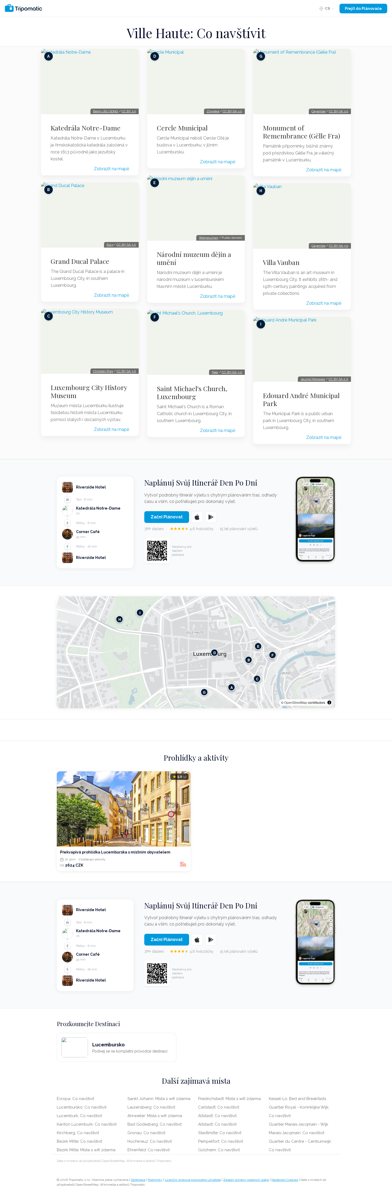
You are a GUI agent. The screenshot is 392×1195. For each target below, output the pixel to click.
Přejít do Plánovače (363, 8)
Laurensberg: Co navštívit (151, 1107)
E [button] (258, 646)
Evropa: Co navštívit (75, 1098)
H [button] (119, 619)
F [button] (272, 655)
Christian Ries (103, 371)
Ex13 (110, 245)
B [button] (248, 659)
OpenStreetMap (295, 702)
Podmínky (155, 1180)
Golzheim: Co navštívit (219, 1150)
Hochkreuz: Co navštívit (149, 1141)
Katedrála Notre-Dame (86, 128)
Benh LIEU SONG (105, 111)
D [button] (214, 652)
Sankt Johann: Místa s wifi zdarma (158, 1098)
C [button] (257, 678)
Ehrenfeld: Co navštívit (148, 1150)
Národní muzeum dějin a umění (194, 258)
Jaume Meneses (313, 379)
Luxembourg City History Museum (89, 391)
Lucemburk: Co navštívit (79, 1115)
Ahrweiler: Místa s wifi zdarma (154, 1115)
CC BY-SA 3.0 (126, 245)
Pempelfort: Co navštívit (220, 1141)
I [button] (140, 612)
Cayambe (318, 111)
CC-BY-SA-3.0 (232, 372)
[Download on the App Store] (197, 517)
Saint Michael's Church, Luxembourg (192, 392)
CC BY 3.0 (129, 111)
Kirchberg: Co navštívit (78, 1132)
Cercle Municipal (182, 128)
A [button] (231, 687)
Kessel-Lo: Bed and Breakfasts (297, 1098)
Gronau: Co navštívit (146, 1132)
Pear (215, 372)
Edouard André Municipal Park (301, 399)
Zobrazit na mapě (111, 168)
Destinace (138, 1180)
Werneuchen (208, 238)
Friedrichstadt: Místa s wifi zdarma (229, 1098)
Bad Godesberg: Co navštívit (154, 1124)
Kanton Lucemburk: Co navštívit (87, 1124)
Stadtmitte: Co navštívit (219, 1132)
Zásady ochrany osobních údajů (246, 1180)
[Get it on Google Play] (211, 517)
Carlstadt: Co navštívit (218, 1107)
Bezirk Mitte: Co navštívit (79, 1141)
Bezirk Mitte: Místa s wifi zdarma (86, 1150)
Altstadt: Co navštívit (217, 1115)
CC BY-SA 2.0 (338, 379)
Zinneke (213, 111)
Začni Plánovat (167, 516)
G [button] (204, 692)
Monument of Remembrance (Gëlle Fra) (301, 132)
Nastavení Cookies (284, 1180)
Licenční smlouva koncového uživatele (193, 1180)
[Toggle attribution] (329, 702)
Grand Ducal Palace (80, 261)
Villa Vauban (281, 262)
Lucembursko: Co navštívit (81, 1107)
